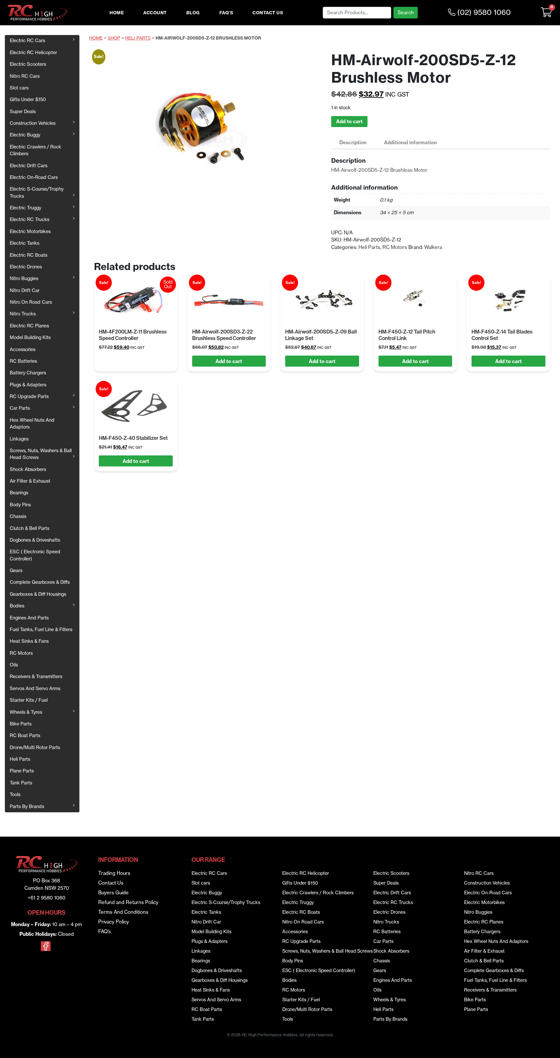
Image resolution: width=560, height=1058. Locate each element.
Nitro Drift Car (25, 290)
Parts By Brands (27, 806)
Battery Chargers (28, 373)
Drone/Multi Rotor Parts (35, 747)
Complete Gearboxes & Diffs (40, 582)
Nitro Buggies (24, 278)
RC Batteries (23, 361)
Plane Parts (22, 771)
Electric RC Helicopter (33, 52)
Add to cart (349, 121)
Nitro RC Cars (25, 76)
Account (155, 13)
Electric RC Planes (29, 326)
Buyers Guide (113, 892)
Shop (114, 38)
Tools (15, 794)
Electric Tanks (24, 243)
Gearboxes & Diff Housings (38, 594)
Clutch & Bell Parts (29, 528)
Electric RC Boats (28, 255)
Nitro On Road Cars (31, 302)
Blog (193, 13)
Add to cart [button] (229, 361)
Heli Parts (20, 759)
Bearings (19, 493)
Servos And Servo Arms (35, 688)
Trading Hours (114, 873)
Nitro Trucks (23, 314)
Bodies (17, 606)
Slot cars (19, 88)
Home (117, 13)
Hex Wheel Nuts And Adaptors (32, 423)
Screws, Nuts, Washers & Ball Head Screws (41, 454)
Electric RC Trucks (29, 219)
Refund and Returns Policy (128, 902)
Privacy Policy (113, 922)
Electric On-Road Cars (34, 177)
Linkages (19, 439)
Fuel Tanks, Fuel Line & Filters (41, 629)
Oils (14, 665)
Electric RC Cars (27, 40)
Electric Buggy (25, 135)
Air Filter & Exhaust (30, 481)
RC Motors (21, 653)
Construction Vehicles (32, 123)
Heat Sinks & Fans (29, 641)
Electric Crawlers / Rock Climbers (35, 150)
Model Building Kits (30, 337)
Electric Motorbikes (30, 231)
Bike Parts (20, 724)
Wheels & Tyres (26, 712)
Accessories (22, 349)
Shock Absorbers (28, 469)
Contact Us (267, 13)
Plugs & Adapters (28, 385)
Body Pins (20, 505)
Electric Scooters (28, 64)
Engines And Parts (29, 618)
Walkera (433, 247)
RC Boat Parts (25, 735)
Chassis (18, 516)
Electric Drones (26, 267)
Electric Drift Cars (28, 166)
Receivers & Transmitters (36, 676)
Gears (16, 570)
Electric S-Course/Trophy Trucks (37, 192)
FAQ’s (226, 13)
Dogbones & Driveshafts (35, 540)
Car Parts (20, 408)
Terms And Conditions (123, 912)
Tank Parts (21, 783)
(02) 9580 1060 (483, 12)
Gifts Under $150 (28, 99)
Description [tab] (353, 142)
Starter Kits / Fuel (29, 700)
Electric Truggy (25, 208)
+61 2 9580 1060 (46, 898)
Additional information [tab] (410, 142)
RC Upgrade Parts (29, 396)
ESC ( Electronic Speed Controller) (35, 555)
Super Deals (23, 111)
